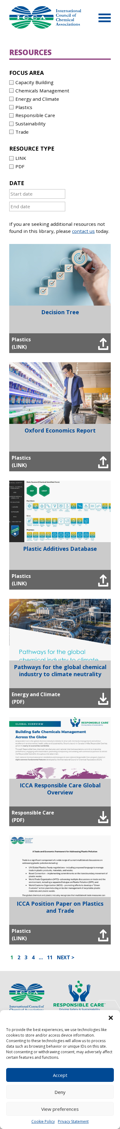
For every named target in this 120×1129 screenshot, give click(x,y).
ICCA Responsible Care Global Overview (60, 789)
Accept (60, 1075)
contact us (83, 231)
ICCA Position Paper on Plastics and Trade (60, 907)
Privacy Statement (73, 1121)
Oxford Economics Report (60, 430)
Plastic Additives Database (60, 548)
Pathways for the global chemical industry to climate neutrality (60, 671)
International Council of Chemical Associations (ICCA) (45, 17)
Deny (60, 1092)
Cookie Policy (43, 1121)
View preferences (60, 1109)
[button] (111, 1018)
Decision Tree (60, 312)
